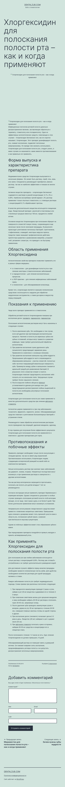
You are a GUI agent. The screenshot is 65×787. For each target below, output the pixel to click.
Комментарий (13, 687)
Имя (9, 707)
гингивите (26, 318)
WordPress (20, 779)
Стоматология (52, 664)
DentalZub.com (32, 5)
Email (36, 707)
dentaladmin (16, 666)
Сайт (10, 717)
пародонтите (35, 318)
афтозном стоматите (23, 624)
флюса (41, 382)
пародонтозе (45, 318)
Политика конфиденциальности (15, 775)
